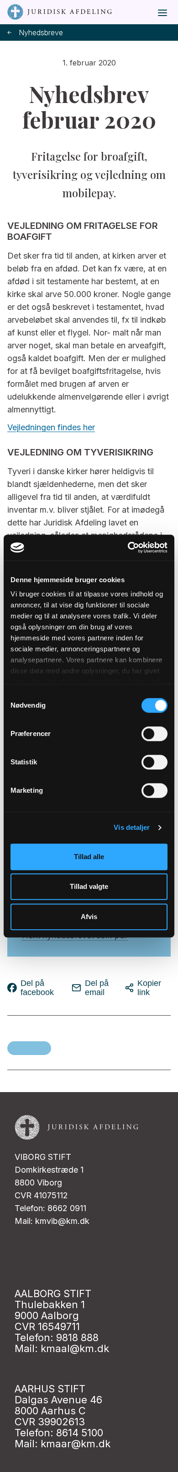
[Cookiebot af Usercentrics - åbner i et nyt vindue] (128, 547)
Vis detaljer (132, 827)
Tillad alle (89, 856)
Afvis (89, 916)
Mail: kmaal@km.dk (62, 1348)
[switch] (154, 733)
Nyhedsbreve (41, 32)
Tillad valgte (89, 886)
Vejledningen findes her (51, 427)
